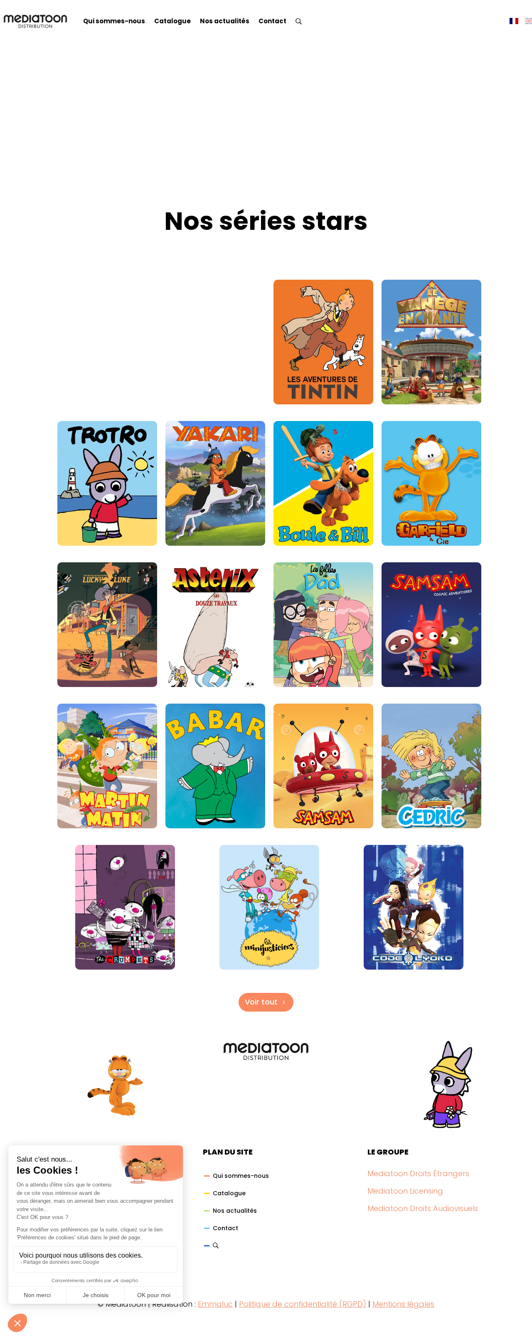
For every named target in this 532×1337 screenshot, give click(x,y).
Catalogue (172, 21)
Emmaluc (215, 1304)
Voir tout (261, 1002)
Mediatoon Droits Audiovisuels (422, 1208)
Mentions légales (403, 1304)
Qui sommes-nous (114, 21)
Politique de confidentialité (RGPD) (302, 1304)
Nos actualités (224, 21)
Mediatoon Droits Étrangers (418, 1173)
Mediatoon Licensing (405, 1191)
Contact (272, 21)
